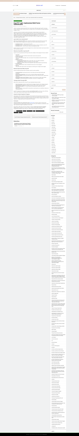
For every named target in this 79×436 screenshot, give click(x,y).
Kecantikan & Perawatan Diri (55, 245)
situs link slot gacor (54, 27)
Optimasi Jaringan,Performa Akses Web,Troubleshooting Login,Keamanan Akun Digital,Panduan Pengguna (58, 261)
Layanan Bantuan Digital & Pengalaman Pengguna (58, 255)
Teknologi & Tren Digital (55, 394)
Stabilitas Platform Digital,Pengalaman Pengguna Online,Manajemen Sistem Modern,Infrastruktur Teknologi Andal (58, 368)
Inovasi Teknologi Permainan (56, 216)
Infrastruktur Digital (54, 214)
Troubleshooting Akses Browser (56, 424)
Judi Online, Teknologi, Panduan (56, 219)
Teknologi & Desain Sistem (55, 384)
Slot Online (53, 347)
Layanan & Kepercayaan (55, 253)
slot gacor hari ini (54, 51)
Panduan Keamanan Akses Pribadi (56, 286)
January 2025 (53, 147)
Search (52, 88)
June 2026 (53, 118)
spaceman (53, 81)
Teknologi (53, 379)
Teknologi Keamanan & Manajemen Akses (57, 410)
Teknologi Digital (54, 399)
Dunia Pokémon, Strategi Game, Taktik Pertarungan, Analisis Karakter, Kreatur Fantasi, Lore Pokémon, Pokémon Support (58, 172)
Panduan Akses (54, 264)
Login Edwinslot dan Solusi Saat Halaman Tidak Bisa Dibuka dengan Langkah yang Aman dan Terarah (55, 13)
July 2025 (53, 137)
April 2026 (53, 122)
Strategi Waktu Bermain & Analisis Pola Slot (58, 377)
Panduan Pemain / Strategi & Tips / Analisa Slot (58, 291)
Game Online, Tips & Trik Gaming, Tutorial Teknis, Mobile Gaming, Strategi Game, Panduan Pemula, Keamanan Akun (58, 200)
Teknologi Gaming (54, 405)
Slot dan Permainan (54, 342)
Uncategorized (54, 426)
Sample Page (39, 10)
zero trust (20, 112)
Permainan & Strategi (54, 317)
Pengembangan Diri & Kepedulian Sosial (57, 311)
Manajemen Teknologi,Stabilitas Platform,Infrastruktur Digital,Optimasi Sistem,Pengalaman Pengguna (57, 258)
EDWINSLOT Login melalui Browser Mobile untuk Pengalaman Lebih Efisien (27, 13)
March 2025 (53, 144)
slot (52, 37)
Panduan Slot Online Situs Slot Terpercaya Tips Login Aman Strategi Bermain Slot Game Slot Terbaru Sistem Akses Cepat (58, 301)
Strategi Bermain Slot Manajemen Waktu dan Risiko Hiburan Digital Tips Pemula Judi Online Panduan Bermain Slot (58, 371)
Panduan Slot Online (54, 298)
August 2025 (53, 135)
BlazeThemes (45, 434)
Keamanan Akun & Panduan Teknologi (57, 226)
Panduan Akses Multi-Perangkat (56, 267)
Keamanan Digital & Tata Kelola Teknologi (57, 234)
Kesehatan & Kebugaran (55, 246)
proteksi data (16, 112)
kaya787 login (32, 102)
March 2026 (53, 123)
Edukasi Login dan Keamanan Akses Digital (57, 176)
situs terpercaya (54, 61)
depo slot (53, 44)
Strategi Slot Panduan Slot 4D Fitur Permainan (58, 374)
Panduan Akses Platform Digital (56, 269)
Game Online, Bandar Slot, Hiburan (56, 196)
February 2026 (53, 125)
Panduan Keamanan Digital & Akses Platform (58, 288)
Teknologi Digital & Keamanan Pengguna (57, 401)
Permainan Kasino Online (55, 319)
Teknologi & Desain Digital (55, 382)
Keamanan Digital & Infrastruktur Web (57, 233)
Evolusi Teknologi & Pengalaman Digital (57, 181)
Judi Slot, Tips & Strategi (55, 221)
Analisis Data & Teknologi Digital (56, 157)
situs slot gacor (54, 34)
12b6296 (16, 26)
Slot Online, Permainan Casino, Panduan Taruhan (58, 352)
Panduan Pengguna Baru (55, 293)
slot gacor (53, 54)
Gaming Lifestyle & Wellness (55, 203)
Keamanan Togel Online (55, 243)
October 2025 (53, 132)
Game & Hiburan (54, 187)
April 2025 (53, 142)
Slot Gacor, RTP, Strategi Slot (55, 345)
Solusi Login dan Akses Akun (56, 363)
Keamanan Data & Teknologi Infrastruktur (57, 229)
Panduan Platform (54, 296)
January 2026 (53, 127)
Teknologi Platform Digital (55, 419)
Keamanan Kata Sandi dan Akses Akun (57, 236)
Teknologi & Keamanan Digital (56, 389)
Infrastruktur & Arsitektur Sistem (56, 212)
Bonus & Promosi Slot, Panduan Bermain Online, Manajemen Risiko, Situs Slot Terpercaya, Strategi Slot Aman (58, 168)
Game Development (54, 194)
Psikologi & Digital (54, 331)
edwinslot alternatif (54, 178)
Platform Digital (54, 329)
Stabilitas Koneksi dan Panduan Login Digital (58, 365)
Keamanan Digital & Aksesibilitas (56, 231)
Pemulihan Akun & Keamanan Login (56, 309)
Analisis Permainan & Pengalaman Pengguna (58, 162)
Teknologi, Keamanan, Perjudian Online (57, 422)
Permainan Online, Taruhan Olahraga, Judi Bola (58, 326)
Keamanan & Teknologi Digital (56, 224)
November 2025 (54, 130)
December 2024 (54, 149)
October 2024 (53, 152)
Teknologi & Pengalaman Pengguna (56, 391)
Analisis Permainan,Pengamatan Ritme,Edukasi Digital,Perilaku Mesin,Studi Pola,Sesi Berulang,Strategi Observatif (58, 165)
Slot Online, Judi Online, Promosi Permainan (58, 350)
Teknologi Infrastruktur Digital (56, 407)
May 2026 (53, 120)
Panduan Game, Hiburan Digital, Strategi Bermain (58, 283)
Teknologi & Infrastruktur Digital (56, 387)
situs (52, 41)
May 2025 (53, 140)
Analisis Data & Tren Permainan (56, 159)
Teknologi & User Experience (55, 396)
